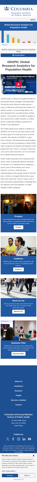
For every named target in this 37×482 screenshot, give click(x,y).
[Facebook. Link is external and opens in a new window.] (13, 439)
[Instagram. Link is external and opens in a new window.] (18, 439)
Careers (18, 405)
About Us (18, 381)
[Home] (18, 11)
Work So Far (18, 311)
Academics (18, 386)
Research (5, 44)
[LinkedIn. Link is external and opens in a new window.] (24, 439)
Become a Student (18, 400)
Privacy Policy (18, 479)
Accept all (10, 475)
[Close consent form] (33, 455)
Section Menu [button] (19, 55)
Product (18, 227)
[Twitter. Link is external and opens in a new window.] (7, 439)
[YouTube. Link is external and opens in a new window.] (29, 439)
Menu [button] (32, 20)
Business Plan (18, 353)
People (18, 395)
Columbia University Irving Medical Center (18, 2)
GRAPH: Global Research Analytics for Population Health (18, 50)
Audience (18, 269)
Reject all (27, 475)
